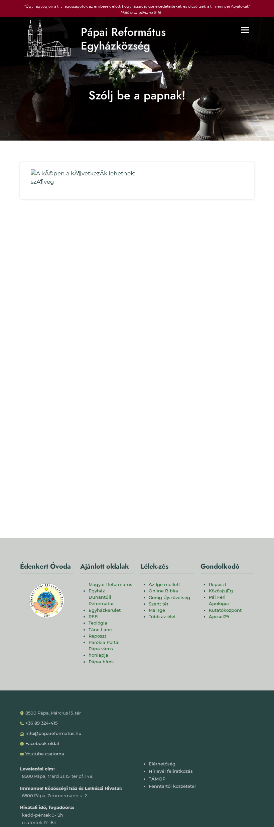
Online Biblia (163, 590)
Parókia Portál (104, 642)
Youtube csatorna (44, 753)
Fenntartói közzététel (172, 786)
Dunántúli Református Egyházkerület (105, 603)
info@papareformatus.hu (53, 733)
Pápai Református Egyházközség (123, 39)
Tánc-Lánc (100, 629)
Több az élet (162, 616)
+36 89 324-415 (41, 723)
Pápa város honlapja (101, 652)
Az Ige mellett (164, 584)
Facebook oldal (42, 743)
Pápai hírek (101, 661)
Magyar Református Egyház (110, 587)
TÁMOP (157, 778)
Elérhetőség (162, 763)
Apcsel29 (219, 616)
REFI (94, 616)
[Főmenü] (245, 29)
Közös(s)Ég (221, 590)
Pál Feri (217, 597)
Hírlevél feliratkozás (171, 771)
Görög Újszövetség (169, 597)
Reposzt (97, 636)
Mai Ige (157, 610)
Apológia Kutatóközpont (225, 606)
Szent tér (158, 603)
